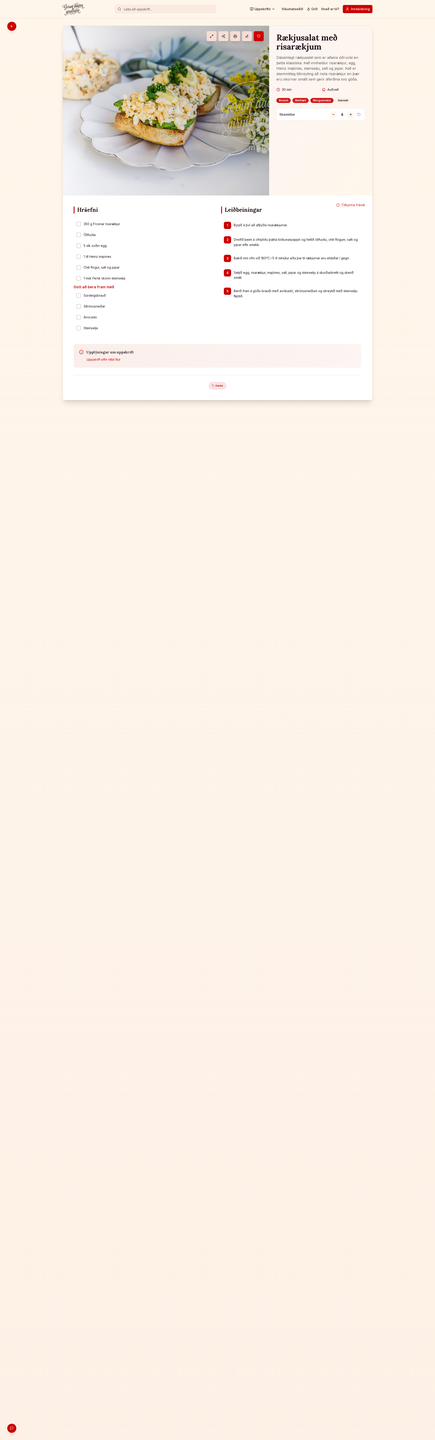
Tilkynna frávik (353, 205)
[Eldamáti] (212, 36)
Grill (314, 9)
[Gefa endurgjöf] (11, 1428)
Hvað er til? (330, 9)
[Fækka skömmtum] (333, 114)
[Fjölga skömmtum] (351, 114)
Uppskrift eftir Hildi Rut (103, 359)
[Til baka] (11, 26)
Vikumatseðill (292, 9)
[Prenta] (235, 36)
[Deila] (223, 36)
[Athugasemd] (247, 36)
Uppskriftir (262, 9)
